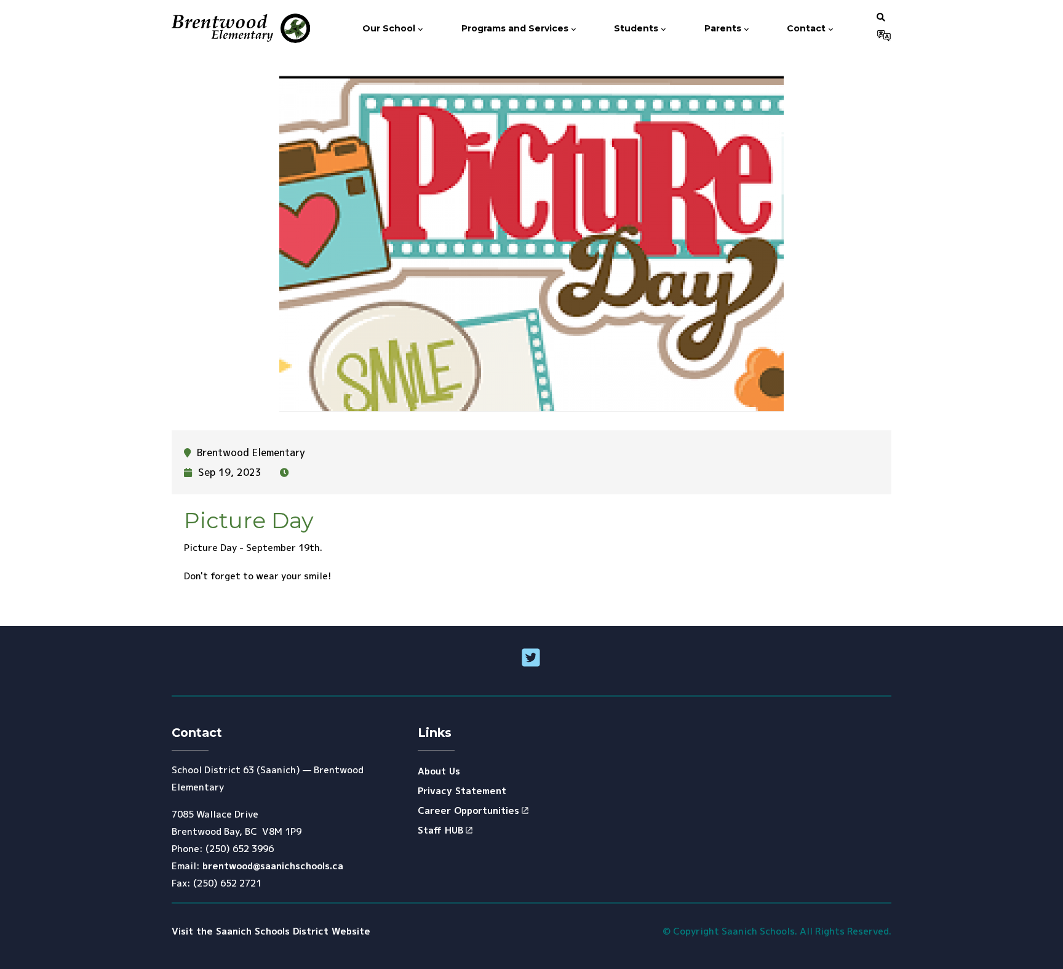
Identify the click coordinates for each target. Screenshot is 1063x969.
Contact (807, 28)
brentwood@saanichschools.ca (272, 865)
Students (637, 28)
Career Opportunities (468, 810)
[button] (881, 16)
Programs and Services (516, 28)
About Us (439, 771)
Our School (390, 28)
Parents (724, 28)
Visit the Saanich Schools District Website (271, 931)
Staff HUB (440, 830)
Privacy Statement (462, 790)
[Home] (242, 29)
